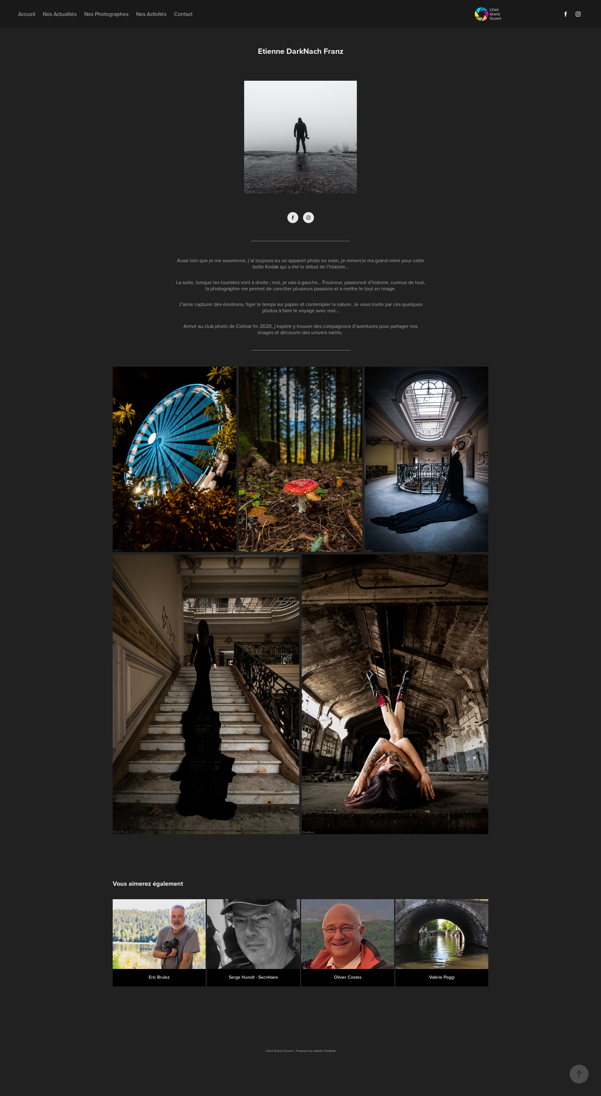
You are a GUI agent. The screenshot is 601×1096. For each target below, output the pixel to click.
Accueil (26, 14)
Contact (183, 14)
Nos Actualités (60, 14)
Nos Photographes (106, 14)
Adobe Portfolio (325, 1050)
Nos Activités (151, 14)
